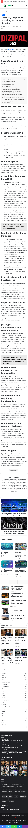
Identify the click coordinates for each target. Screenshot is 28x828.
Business (4, 677)
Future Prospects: (7, 86)
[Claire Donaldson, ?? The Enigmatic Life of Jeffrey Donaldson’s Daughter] (5, 595)
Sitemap (19, 820)
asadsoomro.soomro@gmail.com (11, 809)
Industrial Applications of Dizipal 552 (11, 88)
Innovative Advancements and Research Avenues (12, 95)
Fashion (4, 688)
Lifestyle (4, 704)
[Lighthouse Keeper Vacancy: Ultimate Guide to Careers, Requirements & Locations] (5, 617)
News (3, 711)
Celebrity (4, 679)
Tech (7, 11)
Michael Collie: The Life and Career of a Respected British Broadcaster (21, 660)
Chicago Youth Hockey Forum (8, 786)
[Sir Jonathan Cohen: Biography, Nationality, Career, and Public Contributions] (7, 632)
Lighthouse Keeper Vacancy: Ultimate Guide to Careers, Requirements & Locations (17, 617)
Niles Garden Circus (6, 794)
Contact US (14, 820)
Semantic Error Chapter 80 (7, 796)
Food (3, 693)
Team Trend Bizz (6, 26)
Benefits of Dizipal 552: (8, 84)
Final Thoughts (7, 102)
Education (4, 684)
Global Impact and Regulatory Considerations (13, 99)
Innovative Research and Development (12, 91)
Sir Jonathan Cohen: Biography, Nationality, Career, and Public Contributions (6, 640)
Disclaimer (24, 820)
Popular (4, 582)
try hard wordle (5, 798)
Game (3, 695)
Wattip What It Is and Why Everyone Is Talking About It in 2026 (6, 553)
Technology (4, 724)
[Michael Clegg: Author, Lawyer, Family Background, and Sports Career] (5, 773)
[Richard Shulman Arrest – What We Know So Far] (5, 611)
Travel (3, 727)
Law (3, 702)
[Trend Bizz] (9, 5)
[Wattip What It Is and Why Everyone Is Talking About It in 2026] (7, 546)
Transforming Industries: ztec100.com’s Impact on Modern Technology (17, 588)
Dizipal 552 (14, 470)
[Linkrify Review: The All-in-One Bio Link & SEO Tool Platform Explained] (7, 563)
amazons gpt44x (15, 784)
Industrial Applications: (8, 83)
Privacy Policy (8, 820)
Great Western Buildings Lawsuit (8, 789)
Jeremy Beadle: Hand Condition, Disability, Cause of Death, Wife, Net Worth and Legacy (7, 660)
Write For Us (16, 822)
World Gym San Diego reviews (16, 798)
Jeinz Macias (4, 791)
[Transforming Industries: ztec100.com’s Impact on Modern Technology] (5, 588)
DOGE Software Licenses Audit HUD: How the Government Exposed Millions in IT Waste (20, 571)
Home (3, 11)
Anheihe (22, 784)
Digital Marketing (6, 682)
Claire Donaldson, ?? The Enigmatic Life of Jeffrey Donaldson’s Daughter (16, 595)
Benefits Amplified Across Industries (11, 89)
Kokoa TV (11, 791)
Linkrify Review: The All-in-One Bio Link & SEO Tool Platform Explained (7, 571)
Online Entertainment (16, 794)
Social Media (5, 718)
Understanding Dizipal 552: (9, 81)
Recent (13, 582)
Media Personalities (6, 706)
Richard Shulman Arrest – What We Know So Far (17, 609)
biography (4, 673)
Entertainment (5, 686)
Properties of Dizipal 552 (8, 92)
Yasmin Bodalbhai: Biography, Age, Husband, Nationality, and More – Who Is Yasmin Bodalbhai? (18, 603)
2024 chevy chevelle (6, 784)
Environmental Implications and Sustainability (14, 97)
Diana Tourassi (19, 786)
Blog (3, 675)
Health (3, 697)
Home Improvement (6, 700)
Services (4, 715)
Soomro (13, 817)
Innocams (19, 789)
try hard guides (23, 796)
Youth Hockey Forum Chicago (8, 801)
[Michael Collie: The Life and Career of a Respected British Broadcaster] (21, 652)
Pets (3, 713)
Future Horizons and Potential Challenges (13, 101)
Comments (22, 582)
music (3, 709)
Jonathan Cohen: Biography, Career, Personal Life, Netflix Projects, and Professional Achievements (20, 641)
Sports (3, 720)
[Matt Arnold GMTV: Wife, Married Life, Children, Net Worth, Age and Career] (23, 773)
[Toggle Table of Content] (23, 79)
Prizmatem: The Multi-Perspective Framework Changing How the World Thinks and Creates (20, 553)
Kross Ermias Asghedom (20, 791)
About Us (11, 822)
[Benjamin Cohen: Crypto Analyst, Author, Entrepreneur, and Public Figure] (23, 768)
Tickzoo (16, 796)
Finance (4, 691)
